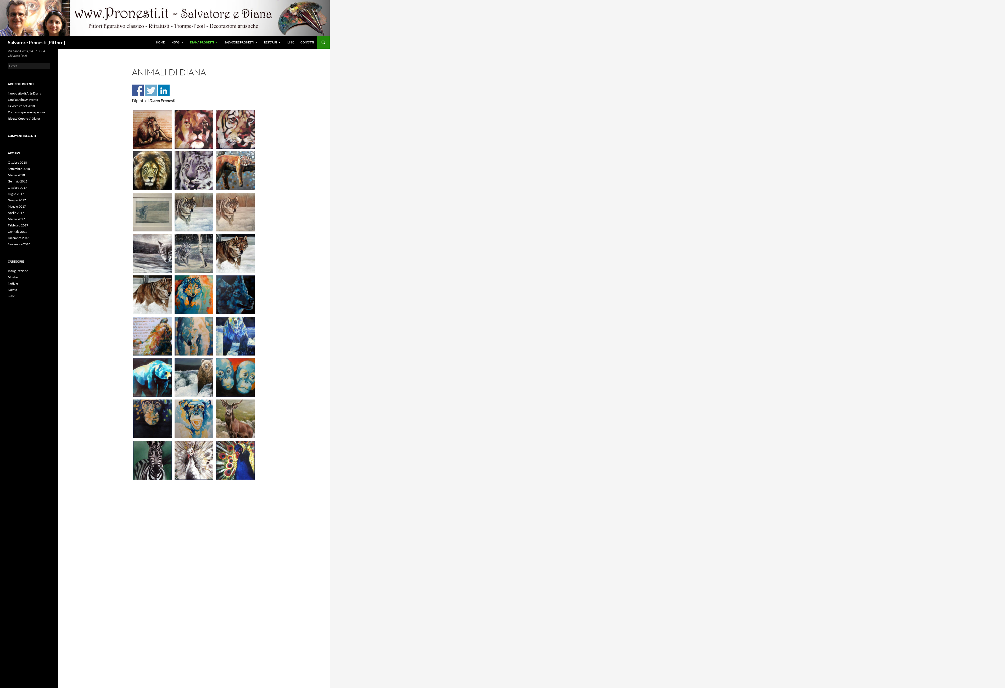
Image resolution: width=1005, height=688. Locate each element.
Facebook (138, 90)
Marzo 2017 (16, 219)
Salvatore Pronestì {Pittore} (36, 42)
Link (290, 42)
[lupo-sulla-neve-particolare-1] (152, 294)
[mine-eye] (152, 129)
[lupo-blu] (235, 294)
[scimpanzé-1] (152, 419)
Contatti (307, 42)
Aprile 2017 (16, 213)
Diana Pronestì (202, 42)
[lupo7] (194, 294)
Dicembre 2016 (18, 238)
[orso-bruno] (152, 377)
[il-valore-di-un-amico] (152, 336)
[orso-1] (194, 336)
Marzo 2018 (16, 175)
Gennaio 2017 (17, 232)
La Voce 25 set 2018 (21, 106)
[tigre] (235, 129)
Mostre (13, 277)
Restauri (270, 42)
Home (160, 42)
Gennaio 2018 (17, 181)
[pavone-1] (194, 460)
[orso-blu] (235, 336)
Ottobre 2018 (17, 162)
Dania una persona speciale (26, 112)
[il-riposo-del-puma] (235, 170)
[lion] (194, 129)
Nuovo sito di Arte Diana (24, 93)
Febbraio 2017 (18, 225)
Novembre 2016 (19, 244)
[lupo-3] (152, 253)
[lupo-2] (235, 212)
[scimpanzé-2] (194, 419)
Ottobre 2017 (17, 188)
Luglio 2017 (16, 194)
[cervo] (235, 419)
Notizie (13, 283)
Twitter (151, 90)
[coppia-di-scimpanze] (235, 377)
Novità (12, 290)
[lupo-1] (194, 212)
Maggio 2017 (17, 206)
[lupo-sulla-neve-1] (235, 253)
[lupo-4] (152, 212)
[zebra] (152, 460)
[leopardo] (194, 170)
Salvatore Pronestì (239, 42)
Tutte (11, 296)
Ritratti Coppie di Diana (24, 118)
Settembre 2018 (19, 169)
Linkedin (164, 90)
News (175, 42)
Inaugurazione (18, 271)
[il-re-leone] (152, 170)
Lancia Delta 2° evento (23, 100)
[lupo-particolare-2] (194, 253)
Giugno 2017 (17, 200)
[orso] (194, 377)
